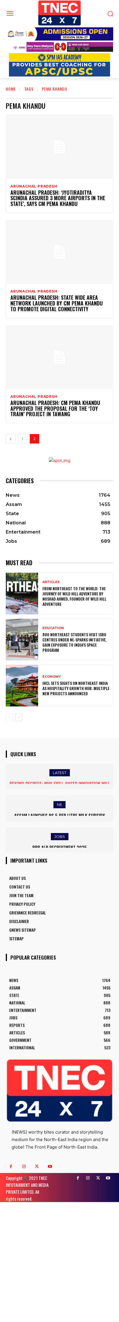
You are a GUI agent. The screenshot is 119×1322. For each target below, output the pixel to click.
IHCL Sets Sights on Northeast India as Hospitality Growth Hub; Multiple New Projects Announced (75, 688)
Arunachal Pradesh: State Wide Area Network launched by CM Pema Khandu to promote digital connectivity (56, 303)
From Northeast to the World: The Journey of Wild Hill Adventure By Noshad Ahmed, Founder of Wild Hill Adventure (74, 596)
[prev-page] (11, 439)
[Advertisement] (59, 1261)
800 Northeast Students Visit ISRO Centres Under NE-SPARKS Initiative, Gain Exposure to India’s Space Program (74, 642)
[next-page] (18, 717)
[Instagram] (24, 1166)
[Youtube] (50, 1166)
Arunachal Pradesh (33, 186)
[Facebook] (11, 1166)
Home (11, 89)
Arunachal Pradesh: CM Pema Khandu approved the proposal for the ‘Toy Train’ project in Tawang (55, 408)
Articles (51, 582)
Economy (51, 676)
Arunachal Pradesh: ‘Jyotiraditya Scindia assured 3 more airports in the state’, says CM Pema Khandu (57, 198)
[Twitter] (37, 1166)
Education (53, 628)
